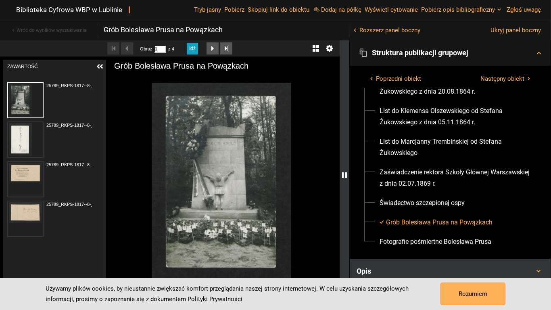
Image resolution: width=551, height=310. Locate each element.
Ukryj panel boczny (515, 30)
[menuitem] (454, 116)
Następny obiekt (502, 78)
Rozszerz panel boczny (389, 30)
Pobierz (234, 9)
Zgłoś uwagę (524, 9)
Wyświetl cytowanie (391, 9)
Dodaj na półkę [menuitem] (341, 9)
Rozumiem (473, 293)
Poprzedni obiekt (398, 78)
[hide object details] (344, 175)
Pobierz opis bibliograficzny (458, 9)
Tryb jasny (207, 9)
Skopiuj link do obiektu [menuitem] (278, 9)
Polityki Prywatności (215, 299)
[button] (450, 53)
